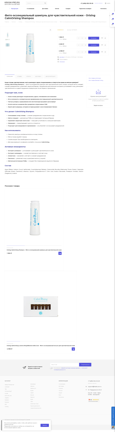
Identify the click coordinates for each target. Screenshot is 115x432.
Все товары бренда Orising (96, 80)
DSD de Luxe (8, 395)
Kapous (32, 397)
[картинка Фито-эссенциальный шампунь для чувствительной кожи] (29, 48)
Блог (60, 395)
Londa (6, 393)
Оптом (60, 390)
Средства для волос (36, 408)
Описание (62, 61)
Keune (32, 395)
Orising (6, 406)
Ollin (32, 401)
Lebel (32, 392)
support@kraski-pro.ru (94, 386)
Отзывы (19, 76)
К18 (5, 404)
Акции (60, 392)
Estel (32, 399)
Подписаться (85, 364)
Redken (7, 400)
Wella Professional (9, 384)
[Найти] (45, 3)
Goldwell (7, 386)
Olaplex (7, 397)
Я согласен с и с (70, 368)
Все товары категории (95, 78)
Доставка (62, 57)
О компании (62, 384)
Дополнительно (50, 76)
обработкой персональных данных (70, 368)
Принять (45, 425)
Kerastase (33, 384)
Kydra (32, 390)
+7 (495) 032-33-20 (87, 3)
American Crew (34, 403)
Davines (7, 402)
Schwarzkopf (8, 391)
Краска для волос (35, 406)
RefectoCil (33, 388)
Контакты (61, 397)
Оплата (28, 76)
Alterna (32, 386)
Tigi (5, 389)
